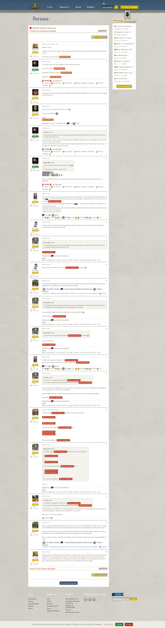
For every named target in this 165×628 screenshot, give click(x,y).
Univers (30, 601)
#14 (107, 357)
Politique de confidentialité (70, 606)
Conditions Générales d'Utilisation (73, 602)
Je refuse (129, 624)
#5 (107, 128)
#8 (107, 222)
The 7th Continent (42, 31)
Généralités (52, 31)
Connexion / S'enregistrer (129, 7)
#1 (107, 44)
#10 (107, 264)
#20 (107, 552)
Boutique (90, 7)
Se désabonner (116, 601)
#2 (107, 61)
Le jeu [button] (50, 7)
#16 (107, 409)
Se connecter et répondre (68, 583)
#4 (107, 106)
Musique (50, 604)
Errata (49, 608)
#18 (107, 496)
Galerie (30, 608)
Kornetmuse (35, 244)
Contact (68, 610)
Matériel (30, 606)
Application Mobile (53, 611)
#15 (107, 373)
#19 (107, 522)
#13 (107, 328)
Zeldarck (35, 96)
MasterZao (35, 286)
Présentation (32, 599)
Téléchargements (52, 606)
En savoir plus (108, 624)
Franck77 (35, 50)
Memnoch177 (35, 416)
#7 (107, 193)
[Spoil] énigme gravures (44, 27)
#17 (107, 444)
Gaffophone (35, 228)
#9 (107, 238)
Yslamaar (35, 502)
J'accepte (119, 624)
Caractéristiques (33, 604)
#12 (107, 298)
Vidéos (49, 601)
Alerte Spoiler (65, 57)
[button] (104, 3)
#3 (107, 90)
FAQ (48, 599)
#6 (107, 158)
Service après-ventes (72, 612)
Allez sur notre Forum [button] (124, 86)
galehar (35, 558)
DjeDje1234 (35, 112)
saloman (35, 200)
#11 (107, 280)
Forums (78, 7)
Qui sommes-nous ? (72, 599)
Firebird (35, 67)
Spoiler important (55, 201)
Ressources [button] (64, 7)
